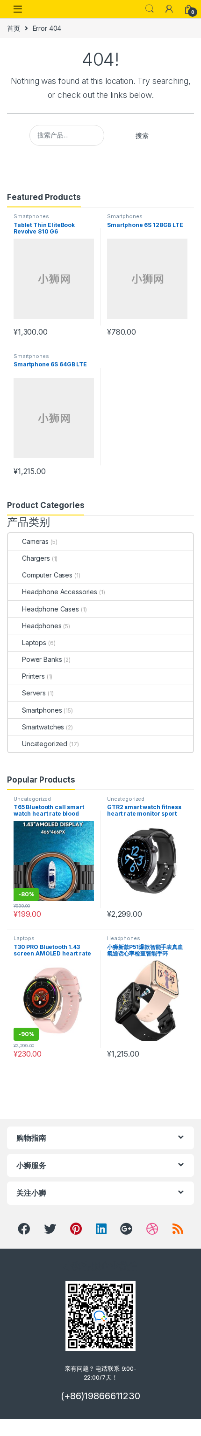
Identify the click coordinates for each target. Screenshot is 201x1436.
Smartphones (31, 216)
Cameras (35, 541)
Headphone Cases (50, 609)
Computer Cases (47, 575)
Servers (34, 693)
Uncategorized (44, 744)
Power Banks (42, 659)
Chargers (36, 558)
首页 (13, 28)
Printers (33, 676)
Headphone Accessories (59, 592)
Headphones (42, 626)
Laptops (34, 642)
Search (149, 9)
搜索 (142, 135)
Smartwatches (43, 727)
